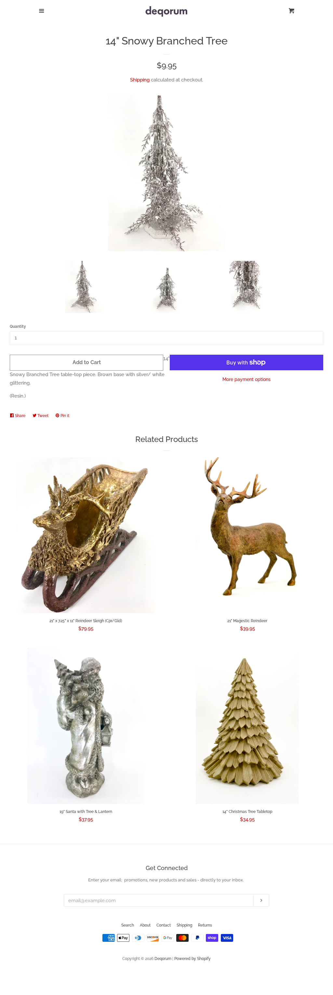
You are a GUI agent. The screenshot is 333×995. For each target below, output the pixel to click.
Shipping (140, 80)
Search (127, 925)
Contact (163, 925)
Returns (205, 925)
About (145, 925)
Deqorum (162, 958)
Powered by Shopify (192, 958)
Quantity (18, 326)
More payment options (246, 379)
